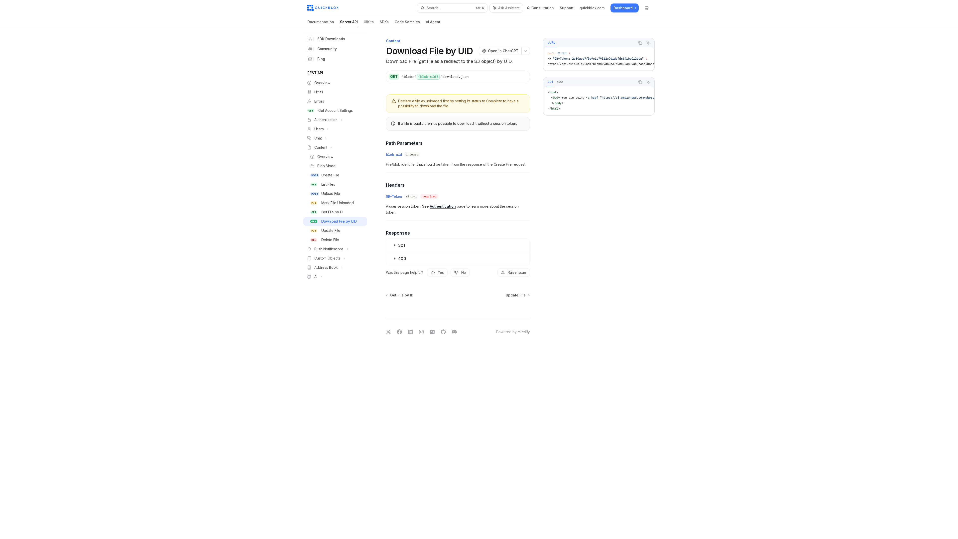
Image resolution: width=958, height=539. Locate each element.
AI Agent (433, 22)
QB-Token (394, 196)
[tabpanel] (599, 58)
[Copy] (524, 76)
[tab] (551, 43)
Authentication (443, 206)
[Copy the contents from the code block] (640, 43)
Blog (321, 59)
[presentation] (599, 58)
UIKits (369, 22)
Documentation (320, 22)
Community (327, 49)
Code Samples (407, 22)
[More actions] (525, 51)
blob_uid (394, 154)
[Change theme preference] (647, 8)
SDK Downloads (331, 39)
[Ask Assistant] (648, 43)
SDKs (384, 22)
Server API (349, 22)
